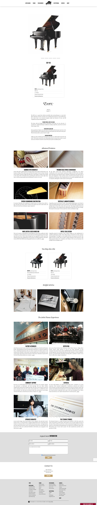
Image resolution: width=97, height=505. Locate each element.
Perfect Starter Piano (52, 485)
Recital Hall (61, 491)
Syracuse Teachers (52, 484)
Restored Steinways (42, 494)
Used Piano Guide (32, 486)
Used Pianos (41, 492)
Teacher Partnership (62, 488)
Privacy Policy (51, 501)
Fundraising (51, 495)
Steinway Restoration (62, 485)
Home (30, 483)
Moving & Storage (62, 494)
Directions (48, 475)
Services (63, 3)
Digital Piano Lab (52, 496)
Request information (39, 96)
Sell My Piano (61, 484)
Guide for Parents (32, 488)
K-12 (50, 493)
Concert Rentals (62, 492)
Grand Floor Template (32, 489)
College (50, 492)
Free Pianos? (31, 490)
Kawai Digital (41, 489)
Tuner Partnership (62, 489)
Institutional (56, 3)
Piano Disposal (61, 495)
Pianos (34, 3)
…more (42, 239)
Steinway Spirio (41, 484)
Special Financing (32, 496)
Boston (40, 487)
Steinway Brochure (32, 493)
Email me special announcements (48, 455)
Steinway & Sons (42, 485)
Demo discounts (42, 491)
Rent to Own (51, 487)
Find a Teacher (51, 488)
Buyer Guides (28, 3)
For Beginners (40, 3)
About (68, 3)
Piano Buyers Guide (32, 492)
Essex (40, 488)
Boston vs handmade (32, 495)
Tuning (60, 487)
